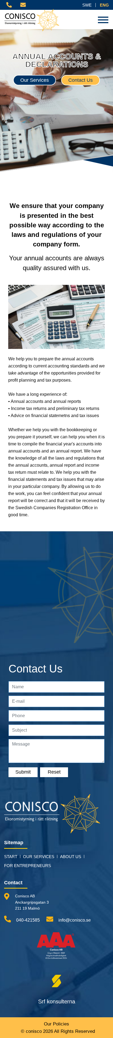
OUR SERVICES (38, 856)
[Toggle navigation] (103, 20)
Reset (54, 772)
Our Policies (56, 1024)
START (10, 856)
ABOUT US (70, 856)
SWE (87, 5)
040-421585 (27, 920)
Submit (23, 772)
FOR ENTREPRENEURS (27, 865)
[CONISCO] (52, 816)
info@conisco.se (74, 920)
